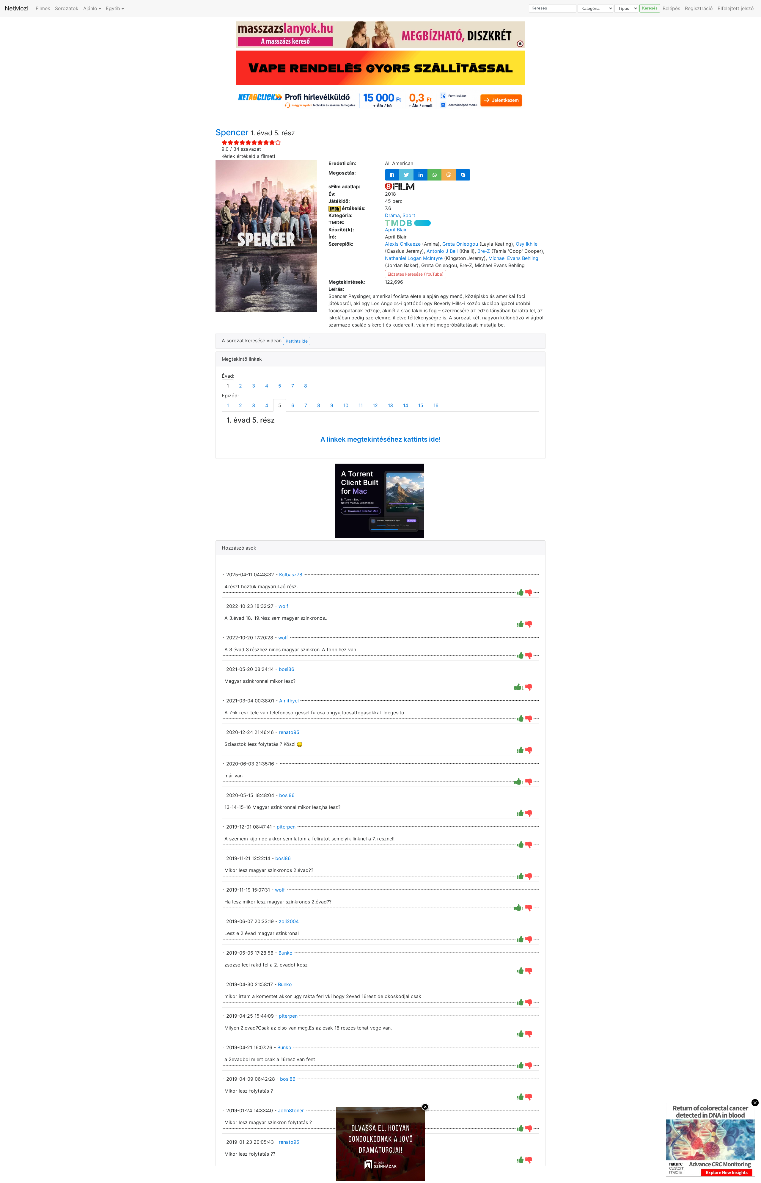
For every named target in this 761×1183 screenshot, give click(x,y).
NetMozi (17, 8)
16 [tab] (435, 405)
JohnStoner (291, 1110)
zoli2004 (289, 921)
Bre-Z (483, 251)
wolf (283, 606)
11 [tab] (361, 405)
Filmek (43, 8)
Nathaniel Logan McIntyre (414, 258)
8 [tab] (305, 386)
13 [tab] (390, 405)
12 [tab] (375, 405)
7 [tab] (292, 386)
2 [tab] (240, 386)
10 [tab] (345, 405)
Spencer (233, 132)
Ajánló (90, 8)
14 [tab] (405, 405)
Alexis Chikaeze (403, 244)
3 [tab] (253, 386)
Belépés (671, 8)
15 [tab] (420, 405)
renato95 (289, 732)
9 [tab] (331, 405)
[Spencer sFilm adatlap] (399, 186)
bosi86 (286, 669)
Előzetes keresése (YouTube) (416, 274)
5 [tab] (279, 386)
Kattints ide (297, 340)
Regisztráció (699, 8)
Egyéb (113, 8)
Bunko (286, 953)
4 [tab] (266, 386)
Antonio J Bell (442, 251)
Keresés (650, 8)
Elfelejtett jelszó (736, 8)
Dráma (392, 215)
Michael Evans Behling (513, 258)
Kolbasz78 (290, 575)
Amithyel (289, 701)
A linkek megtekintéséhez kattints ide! (380, 439)
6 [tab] (292, 405)
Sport (408, 215)
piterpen (286, 827)
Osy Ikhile (526, 244)
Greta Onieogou (460, 244)
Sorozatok (66, 8)
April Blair (396, 230)
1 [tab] (228, 386)
